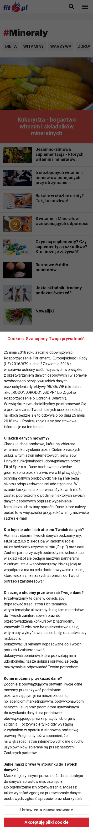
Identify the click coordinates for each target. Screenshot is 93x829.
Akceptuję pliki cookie (46, 822)
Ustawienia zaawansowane (46, 809)
